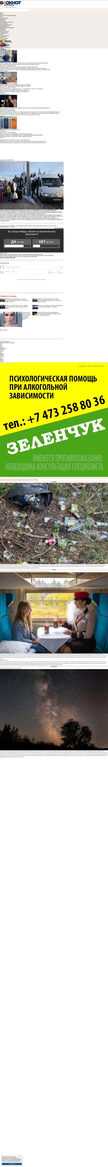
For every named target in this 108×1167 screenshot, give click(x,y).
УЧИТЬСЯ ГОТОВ (8, 42)
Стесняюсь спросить (5, 94)
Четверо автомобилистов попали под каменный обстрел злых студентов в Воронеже (77, 752)
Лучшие (8, 271)
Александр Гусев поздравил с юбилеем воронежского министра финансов (58, 566)
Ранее (13, 271)
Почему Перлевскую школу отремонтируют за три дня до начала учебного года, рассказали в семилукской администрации (26, 571)
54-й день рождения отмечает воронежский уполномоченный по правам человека (18, 664)
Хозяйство (2, 92)
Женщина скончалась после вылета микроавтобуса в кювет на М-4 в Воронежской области (58, 654)
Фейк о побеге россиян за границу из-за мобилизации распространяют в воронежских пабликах (46, 657)
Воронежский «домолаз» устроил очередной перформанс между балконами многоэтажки (17, 479)
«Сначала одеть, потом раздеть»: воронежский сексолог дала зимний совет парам (20, 114)
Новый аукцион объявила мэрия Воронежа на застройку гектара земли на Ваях (44, 751)
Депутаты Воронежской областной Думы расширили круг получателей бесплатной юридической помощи (42, 755)
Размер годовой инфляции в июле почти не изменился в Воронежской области (43, 752)
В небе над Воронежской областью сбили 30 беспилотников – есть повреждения (54, 661)
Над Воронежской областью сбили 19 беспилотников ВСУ (86, 566)
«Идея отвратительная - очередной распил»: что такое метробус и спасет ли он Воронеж (21, 88)
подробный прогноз (4, 342)
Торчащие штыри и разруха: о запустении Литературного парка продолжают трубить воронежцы (23, 68)
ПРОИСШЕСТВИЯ (4, 31)
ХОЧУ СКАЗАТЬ (4, 38)
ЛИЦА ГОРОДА (3, 23)
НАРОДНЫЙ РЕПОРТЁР (6, 25)
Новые (2, 271)
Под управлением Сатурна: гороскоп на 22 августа (12, 668)
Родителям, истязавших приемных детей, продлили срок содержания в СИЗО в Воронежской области (67, 655)
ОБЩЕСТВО (3, 29)
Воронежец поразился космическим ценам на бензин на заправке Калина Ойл (18, 67)
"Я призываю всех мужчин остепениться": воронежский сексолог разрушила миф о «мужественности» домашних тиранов (29, 113)
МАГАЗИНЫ (8, 47)
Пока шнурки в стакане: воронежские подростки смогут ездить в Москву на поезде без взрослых (20, 654)
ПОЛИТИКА (3, 30)
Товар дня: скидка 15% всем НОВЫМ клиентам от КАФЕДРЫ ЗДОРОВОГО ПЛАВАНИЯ (21, 135)
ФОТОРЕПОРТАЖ (4, 35)
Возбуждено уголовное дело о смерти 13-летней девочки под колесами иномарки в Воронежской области (27, 663)
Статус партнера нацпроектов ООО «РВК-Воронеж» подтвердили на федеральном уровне (79, 751)
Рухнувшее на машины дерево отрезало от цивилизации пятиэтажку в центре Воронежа (28, 655)
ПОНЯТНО (12, 1164)
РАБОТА (9, 41)
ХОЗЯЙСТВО (3, 37)
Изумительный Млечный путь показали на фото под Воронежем (14, 751)
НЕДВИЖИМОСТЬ (4, 26)
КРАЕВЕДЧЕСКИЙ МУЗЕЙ (6, 22)
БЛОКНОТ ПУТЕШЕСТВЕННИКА (8, 15)
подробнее (12, 342)
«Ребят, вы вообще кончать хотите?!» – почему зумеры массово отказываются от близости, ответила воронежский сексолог (30, 112)
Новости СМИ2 (3, 330)
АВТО (1, 14)
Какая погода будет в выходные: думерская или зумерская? (14, 91)
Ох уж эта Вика (3, 71)
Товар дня (2, 116)
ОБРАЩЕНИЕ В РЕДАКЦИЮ (7, 27)
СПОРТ (1, 34)
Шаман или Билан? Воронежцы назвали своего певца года (14, 90)
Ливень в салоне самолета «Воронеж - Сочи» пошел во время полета (17, 254)
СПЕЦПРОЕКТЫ (4, 33)
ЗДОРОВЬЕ (3, 19)
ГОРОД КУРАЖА (4, 18)
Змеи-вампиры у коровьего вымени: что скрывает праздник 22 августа (49, 664)
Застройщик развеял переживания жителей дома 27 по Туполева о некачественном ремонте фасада (86, 657)
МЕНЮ (1, 13)
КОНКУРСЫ (3, 21)
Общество (2, 160)
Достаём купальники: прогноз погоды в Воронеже (96, 663)
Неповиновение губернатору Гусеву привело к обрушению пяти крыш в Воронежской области (22, 255)
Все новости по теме (5, 65)
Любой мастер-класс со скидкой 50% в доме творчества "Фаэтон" (16, 133)
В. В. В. (2, 137)
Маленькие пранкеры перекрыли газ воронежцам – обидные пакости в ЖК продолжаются (67, 663)
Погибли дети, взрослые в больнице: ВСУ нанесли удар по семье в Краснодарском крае (19, 661)
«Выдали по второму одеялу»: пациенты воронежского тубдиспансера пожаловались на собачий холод (25, 69)
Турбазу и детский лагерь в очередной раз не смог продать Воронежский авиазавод (81, 755)
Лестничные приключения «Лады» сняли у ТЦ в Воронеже (14, 256)
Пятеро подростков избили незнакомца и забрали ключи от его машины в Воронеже (25, 566)
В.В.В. (1, 17)
